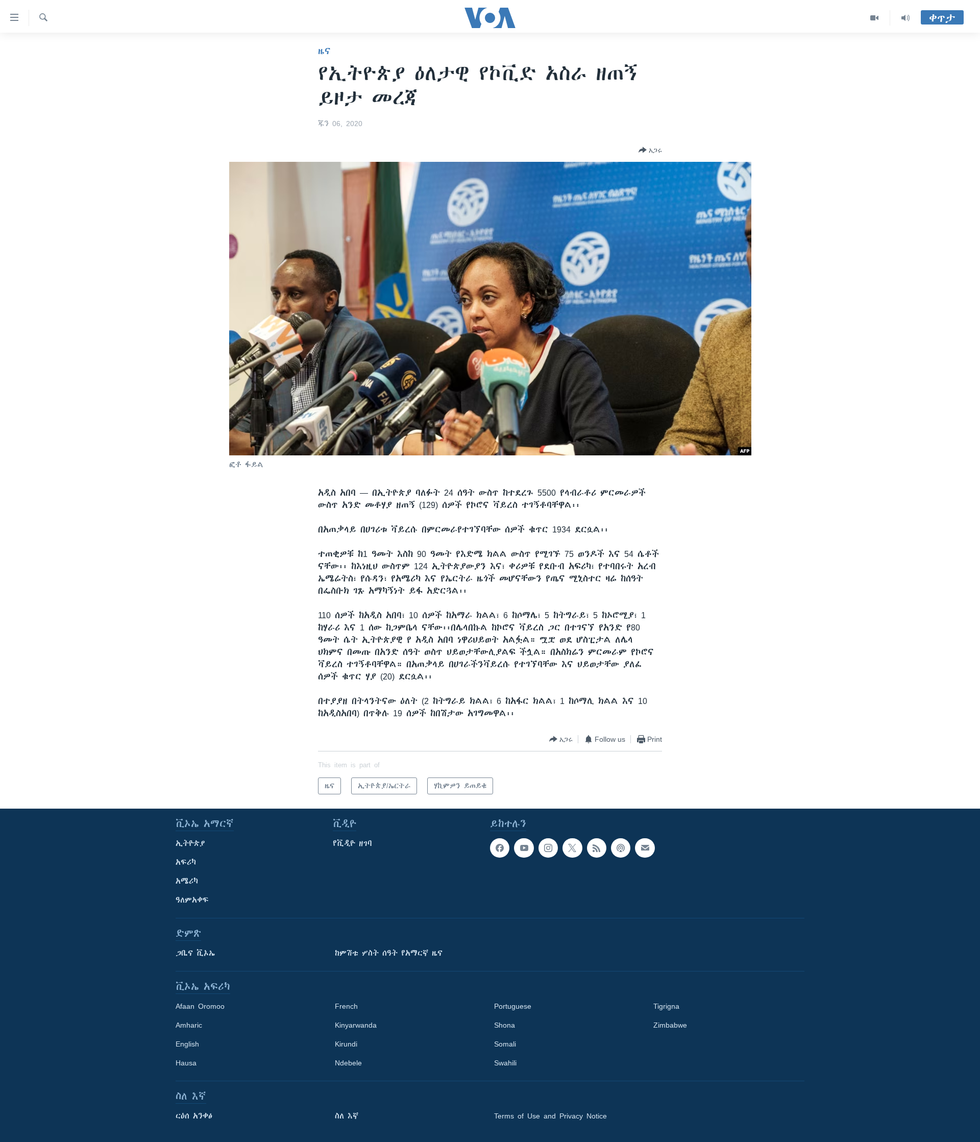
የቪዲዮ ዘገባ (352, 843)
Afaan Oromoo (200, 1006)
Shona (504, 1025)
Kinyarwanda (356, 1025)
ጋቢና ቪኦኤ (195, 953)
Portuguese (512, 1006)
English (187, 1044)
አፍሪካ (186, 862)
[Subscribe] (644, 848)
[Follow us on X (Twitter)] (572, 848)
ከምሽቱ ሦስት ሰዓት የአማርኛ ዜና (389, 953)
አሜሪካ (187, 881)
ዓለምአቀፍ (192, 900)
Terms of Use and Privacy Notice (550, 1116)
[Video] (874, 18)
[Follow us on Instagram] (548, 848)
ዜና (324, 51)
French (346, 1006)
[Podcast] (620, 848)
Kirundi (346, 1044)
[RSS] (596, 848)
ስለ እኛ (346, 1116)
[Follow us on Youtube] (523, 848)
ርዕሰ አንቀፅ (194, 1116)
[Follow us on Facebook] (499, 848)
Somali (505, 1044)
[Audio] (905, 18)
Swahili (505, 1062)
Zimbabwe (670, 1025)
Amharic (189, 1025)
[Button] (650, 150)
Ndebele (348, 1062)
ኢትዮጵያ (190, 843)
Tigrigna (666, 1006)
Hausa (186, 1062)
